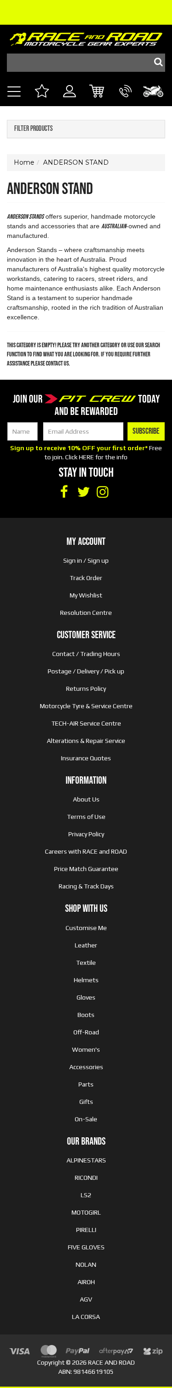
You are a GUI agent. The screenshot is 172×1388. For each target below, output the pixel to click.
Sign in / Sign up (86, 560)
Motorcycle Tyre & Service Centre (86, 706)
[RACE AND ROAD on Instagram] (103, 492)
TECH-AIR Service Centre (86, 723)
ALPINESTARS (86, 1160)
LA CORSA (86, 1316)
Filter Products (33, 129)
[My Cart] (97, 92)
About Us (86, 799)
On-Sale (86, 1119)
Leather (86, 945)
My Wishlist (86, 595)
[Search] (156, 63)
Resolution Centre (86, 612)
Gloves (86, 997)
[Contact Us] (125, 101)
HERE (86, 457)
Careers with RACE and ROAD (86, 851)
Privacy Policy (86, 834)
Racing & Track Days (86, 886)
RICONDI (86, 1177)
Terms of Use (86, 816)
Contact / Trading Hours (86, 653)
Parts (86, 1084)
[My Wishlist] (41, 92)
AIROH (86, 1282)
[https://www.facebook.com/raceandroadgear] (64, 492)
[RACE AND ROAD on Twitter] (83, 492)
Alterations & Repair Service (86, 740)
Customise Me (86, 927)
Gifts (86, 1101)
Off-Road (86, 1032)
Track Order (86, 577)
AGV (86, 1299)
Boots (86, 1014)
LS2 (86, 1195)
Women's (86, 1049)
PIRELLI (86, 1229)
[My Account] (69, 101)
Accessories (86, 1067)
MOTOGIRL (86, 1212)
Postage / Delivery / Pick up (86, 671)
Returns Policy (86, 688)
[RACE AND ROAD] (86, 37)
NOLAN (86, 1264)
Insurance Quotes (86, 758)
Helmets (86, 980)
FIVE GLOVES (86, 1247)
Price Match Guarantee (86, 868)
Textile (86, 962)
